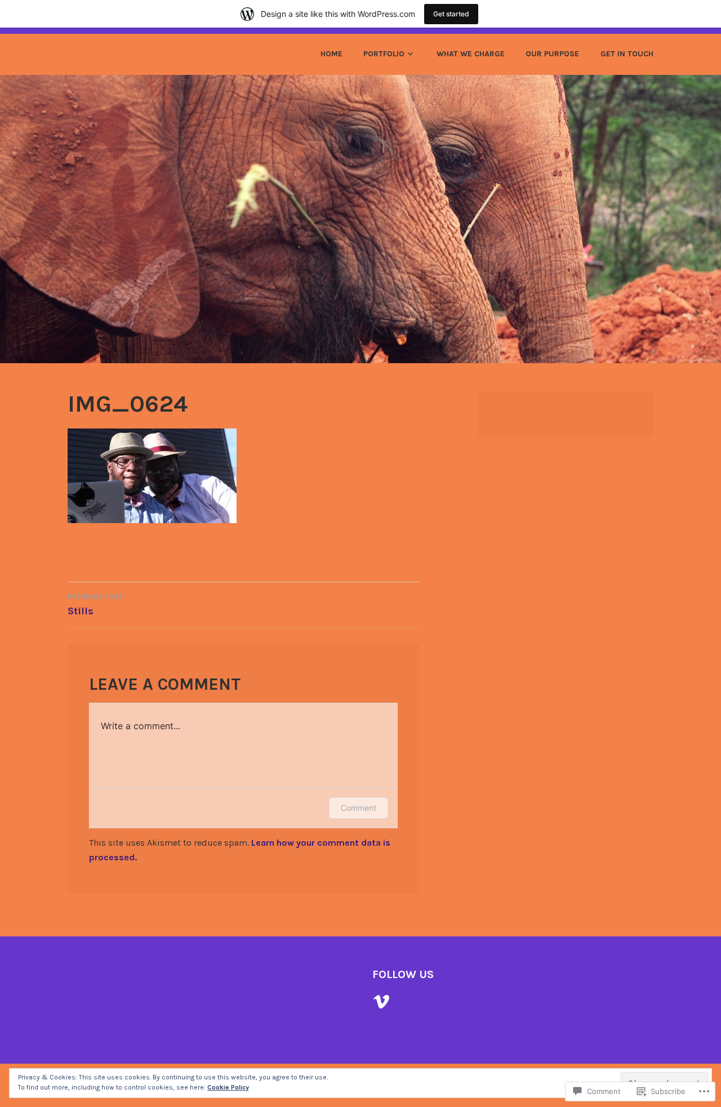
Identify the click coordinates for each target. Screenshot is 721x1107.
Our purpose (552, 54)
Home (331, 54)
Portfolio (383, 54)
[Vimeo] (381, 1002)
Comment (358, 808)
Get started (451, 14)
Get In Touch (626, 54)
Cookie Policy (228, 1087)
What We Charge (471, 54)
